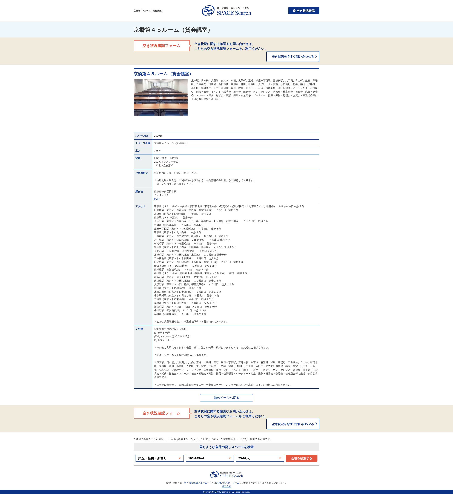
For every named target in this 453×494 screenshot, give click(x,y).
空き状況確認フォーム (195, 482)
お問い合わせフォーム (227, 482)
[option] (161, 97)
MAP (156, 198)
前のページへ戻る (226, 398)
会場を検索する (301, 458)
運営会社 (226, 486)
